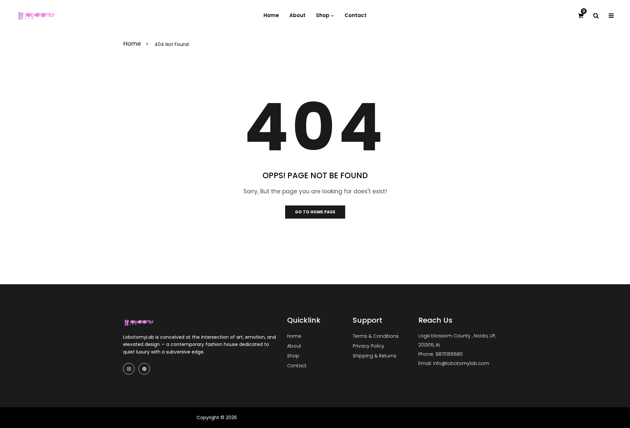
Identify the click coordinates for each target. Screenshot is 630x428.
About (294, 346)
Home (132, 44)
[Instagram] (129, 368)
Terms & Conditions (376, 336)
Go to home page (315, 212)
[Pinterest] (144, 368)
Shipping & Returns (374, 355)
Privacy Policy (368, 346)
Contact (296, 365)
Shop (293, 355)
